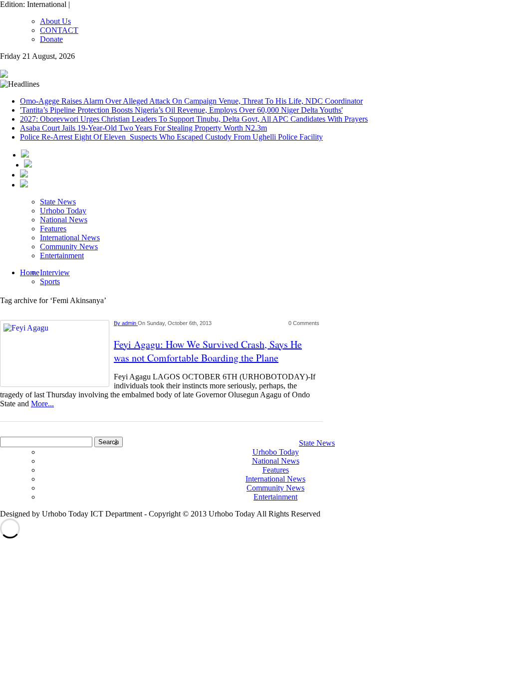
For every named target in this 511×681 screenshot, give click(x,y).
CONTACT (59, 30)
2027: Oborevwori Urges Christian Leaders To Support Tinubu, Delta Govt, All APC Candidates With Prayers (194, 119)
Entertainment (62, 255)
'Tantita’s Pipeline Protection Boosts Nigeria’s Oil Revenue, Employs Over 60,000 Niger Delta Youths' (181, 110)
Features (53, 228)
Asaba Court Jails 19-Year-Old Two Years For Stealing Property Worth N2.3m (143, 128)
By (118, 323)
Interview (55, 272)
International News (70, 237)
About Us (55, 21)
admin (130, 323)
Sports (50, 281)
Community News (69, 246)
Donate (51, 39)
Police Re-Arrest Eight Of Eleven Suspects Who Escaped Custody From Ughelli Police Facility (171, 137)
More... (42, 403)
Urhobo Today (63, 210)
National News (63, 219)
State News (58, 201)
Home (29, 272)
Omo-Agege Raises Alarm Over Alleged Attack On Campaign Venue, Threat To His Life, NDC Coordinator (191, 101)
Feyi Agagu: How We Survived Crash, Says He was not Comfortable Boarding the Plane (208, 351)
